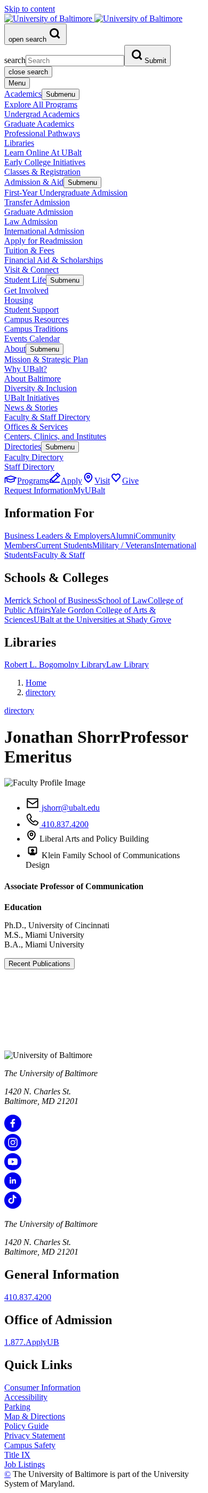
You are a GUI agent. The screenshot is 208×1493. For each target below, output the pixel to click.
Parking (17, 1406)
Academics (23, 93)
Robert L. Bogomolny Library (55, 664)
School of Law (123, 600)
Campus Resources (36, 319)
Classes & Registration (42, 171)
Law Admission (31, 221)
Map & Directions (34, 1416)
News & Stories (31, 407)
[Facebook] (12, 1128)
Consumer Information (42, 1387)
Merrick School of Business (51, 600)
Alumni (122, 535)
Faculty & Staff (59, 554)
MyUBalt (89, 490)
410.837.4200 (64, 824)
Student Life (25, 279)
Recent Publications (39, 964)
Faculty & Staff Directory (47, 417)
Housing (18, 300)
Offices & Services (36, 426)
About (15, 348)
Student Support (31, 309)
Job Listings (24, 1464)
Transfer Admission (37, 202)
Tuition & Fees (29, 250)
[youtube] (12, 1167)
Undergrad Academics (41, 114)
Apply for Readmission (43, 240)
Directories (22, 446)
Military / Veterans (123, 545)
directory (40, 692)
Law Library (127, 664)
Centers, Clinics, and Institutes (55, 436)
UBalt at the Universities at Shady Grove (102, 619)
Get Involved (26, 290)
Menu (17, 83)
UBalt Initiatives (31, 397)
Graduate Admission (38, 211)
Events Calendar (32, 338)
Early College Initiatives (44, 162)
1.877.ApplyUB (31, 1342)
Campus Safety (29, 1445)
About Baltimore (32, 378)
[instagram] (12, 1148)
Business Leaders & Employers (57, 535)
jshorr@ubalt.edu (69, 807)
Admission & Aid (33, 181)
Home (36, 682)
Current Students (64, 545)
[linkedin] (12, 1186)
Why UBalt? (25, 369)
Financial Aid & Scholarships (53, 260)
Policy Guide (26, 1425)
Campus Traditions (36, 328)
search (15, 60)
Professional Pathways (42, 133)
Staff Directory (29, 466)
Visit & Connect (31, 269)
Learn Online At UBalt (43, 152)
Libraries (19, 142)
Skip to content (29, 8)
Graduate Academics (39, 123)
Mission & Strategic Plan (46, 359)
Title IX (17, 1454)
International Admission (44, 231)
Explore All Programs (40, 104)
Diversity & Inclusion (40, 388)
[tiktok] (12, 1205)
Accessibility (25, 1397)
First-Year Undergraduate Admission (65, 192)
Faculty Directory (33, 457)
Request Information (38, 490)
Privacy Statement (34, 1435)
